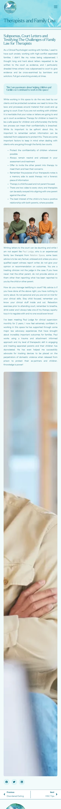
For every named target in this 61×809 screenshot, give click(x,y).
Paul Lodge (28, 252)
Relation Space (37, 255)
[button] (7, 782)
